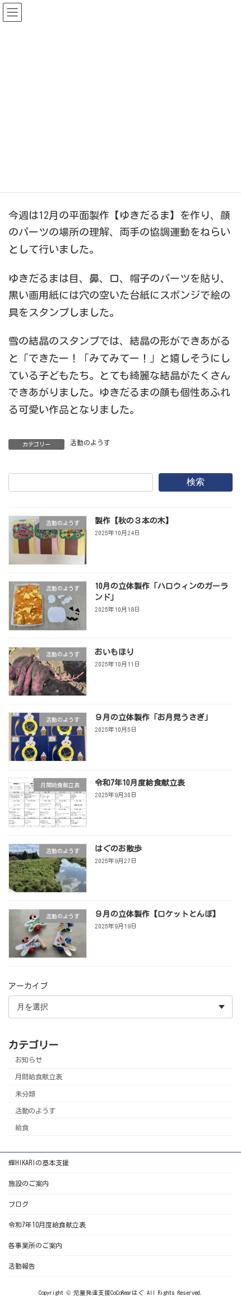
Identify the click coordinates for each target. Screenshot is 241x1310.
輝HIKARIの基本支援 (38, 1162)
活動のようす (90, 442)
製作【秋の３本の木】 (134, 521)
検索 (196, 482)
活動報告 (21, 1266)
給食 (22, 1127)
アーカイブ (28, 986)
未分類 (25, 1093)
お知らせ (28, 1060)
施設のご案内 (28, 1183)
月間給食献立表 (38, 1077)
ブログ (18, 1204)
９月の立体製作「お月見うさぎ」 (153, 717)
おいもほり (114, 652)
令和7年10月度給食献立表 (140, 783)
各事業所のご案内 (35, 1245)
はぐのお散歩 (118, 848)
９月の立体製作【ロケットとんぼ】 (157, 914)
